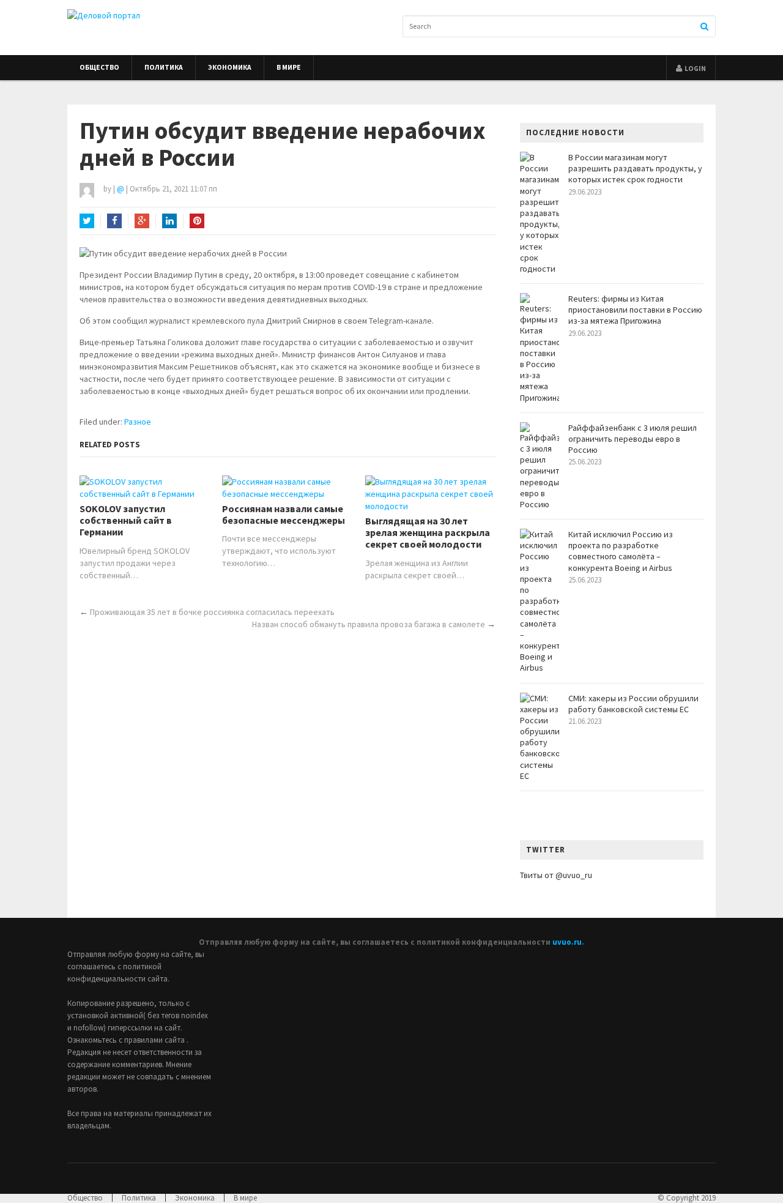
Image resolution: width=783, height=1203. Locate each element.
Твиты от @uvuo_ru (556, 875)
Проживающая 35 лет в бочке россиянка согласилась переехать (212, 611)
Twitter (87, 221)
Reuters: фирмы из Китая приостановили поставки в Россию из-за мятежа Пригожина (635, 309)
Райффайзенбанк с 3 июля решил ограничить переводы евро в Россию (632, 438)
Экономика (229, 67)
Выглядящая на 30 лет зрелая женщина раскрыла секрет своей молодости (427, 532)
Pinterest (197, 221)
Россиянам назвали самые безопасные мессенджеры (283, 514)
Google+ (142, 221)
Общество (99, 67)
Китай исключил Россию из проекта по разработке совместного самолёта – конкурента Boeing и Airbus (620, 551)
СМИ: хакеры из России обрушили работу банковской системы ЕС (633, 704)
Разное (137, 421)
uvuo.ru (567, 942)
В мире (288, 67)
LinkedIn (169, 221)
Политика (163, 67)
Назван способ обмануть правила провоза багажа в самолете (368, 624)
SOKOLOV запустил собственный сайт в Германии (126, 520)
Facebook (114, 221)
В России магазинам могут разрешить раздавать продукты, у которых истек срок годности (635, 168)
